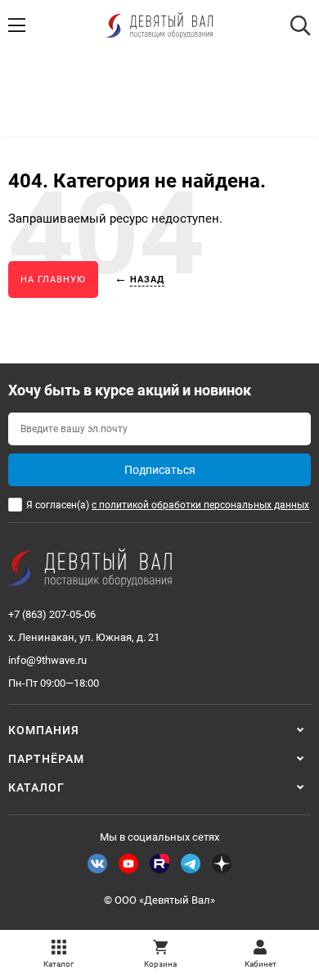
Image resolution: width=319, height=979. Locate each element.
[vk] (97, 863)
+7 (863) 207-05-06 (52, 614)
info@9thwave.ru (47, 660)
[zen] (221, 863)
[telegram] (190, 863)
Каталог (58, 963)
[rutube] (159, 863)
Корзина (160, 963)
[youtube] (128, 863)
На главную (53, 279)
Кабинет (260, 963)
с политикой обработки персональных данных (200, 505)
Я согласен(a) (167, 505)
